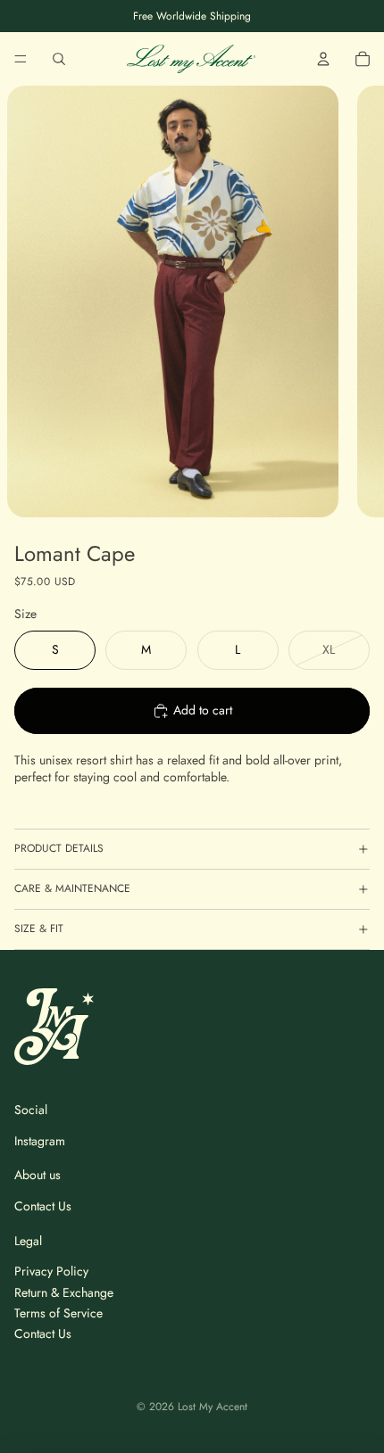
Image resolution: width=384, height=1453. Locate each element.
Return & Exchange (63, 1292)
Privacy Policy (51, 1271)
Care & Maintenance (72, 888)
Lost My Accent (212, 1407)
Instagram (39, 1141)
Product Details (59, 848)
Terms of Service (58, 1313)
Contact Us (42, 1206)
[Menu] (20, 58)
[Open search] (59, 58)
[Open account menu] (323, 58)
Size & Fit (38, 929)
